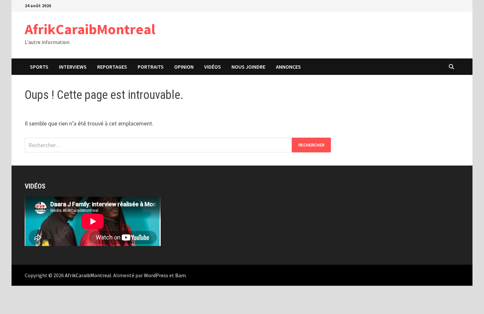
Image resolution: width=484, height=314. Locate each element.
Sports (39, 66)
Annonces (288, 66)
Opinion (184, 66)
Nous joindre (248, 66)
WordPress (156, 275)
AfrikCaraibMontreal (90, 29)
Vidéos (212, 66)
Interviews (73, 66)
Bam (180, 275)
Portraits (151, 66)
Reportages (112, 66)
